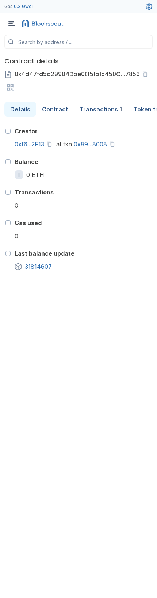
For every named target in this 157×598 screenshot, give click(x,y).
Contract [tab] (55, 109)
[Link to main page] (44, 23)
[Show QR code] (10, 87)
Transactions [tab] (101, 109)
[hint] (8, 131)
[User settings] (149, 6)
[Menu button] (11, 23)
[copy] (146, 74)
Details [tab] (20, 109)
